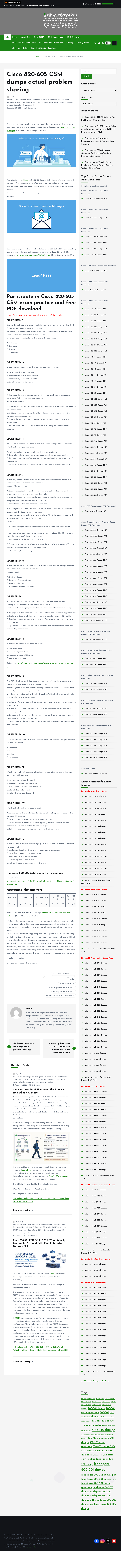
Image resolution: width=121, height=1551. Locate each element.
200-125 (88, 1402)
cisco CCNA (25, 37)
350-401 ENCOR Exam (31, 1079)
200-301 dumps (96, 1408)
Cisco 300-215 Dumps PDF (96, 658)
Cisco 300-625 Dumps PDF (96, 405)
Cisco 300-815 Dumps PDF (96, 477)
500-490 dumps (94, 1455)
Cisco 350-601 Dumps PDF (96, 381)
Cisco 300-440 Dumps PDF (96, 351)
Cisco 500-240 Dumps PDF (96, 542)
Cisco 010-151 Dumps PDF (95, 511)
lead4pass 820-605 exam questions (60, 996)
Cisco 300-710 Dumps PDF (96, 429)
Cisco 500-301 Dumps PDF (96, 548)
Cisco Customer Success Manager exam (61, 979)
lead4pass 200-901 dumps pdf (98, 1475)
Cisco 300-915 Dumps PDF (96, 243)
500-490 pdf (103, 1455)
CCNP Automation (55, 37)
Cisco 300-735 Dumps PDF (96, 459)
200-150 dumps (96, 1404)
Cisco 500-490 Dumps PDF (96, 578)
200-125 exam (106, 1402)
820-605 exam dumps (49, 99)
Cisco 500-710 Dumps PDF (96, 596)
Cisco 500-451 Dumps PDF (96, 560)
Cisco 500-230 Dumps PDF (96, 536)
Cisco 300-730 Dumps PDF (96, 453)
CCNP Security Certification (24, 43)
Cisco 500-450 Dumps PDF (96, 752)
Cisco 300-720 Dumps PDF (96, 441)
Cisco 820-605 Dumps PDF (96, 758)
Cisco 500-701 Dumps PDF (96, 590)
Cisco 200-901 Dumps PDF (96, 199)
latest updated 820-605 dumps (62, 988)
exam (12, 97)
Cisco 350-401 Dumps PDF (96, 309)
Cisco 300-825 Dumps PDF (96, 489)
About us (16, 48)
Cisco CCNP (39, 37)
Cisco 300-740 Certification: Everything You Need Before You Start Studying (97, 141)
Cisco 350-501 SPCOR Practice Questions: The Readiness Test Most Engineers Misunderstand (96, 153)
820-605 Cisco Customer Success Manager (23, 99)
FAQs (25, 48)
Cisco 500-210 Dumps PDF (96, 530)
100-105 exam (100, 1398)
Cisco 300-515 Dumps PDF (95, 369)
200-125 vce (87, 1404)
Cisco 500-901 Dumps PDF (96, 602)
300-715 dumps (96, 1438)
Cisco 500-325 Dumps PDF (96, 554)
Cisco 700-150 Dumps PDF (96, 608)
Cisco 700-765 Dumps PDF (96, 689)
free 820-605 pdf (67, 984)
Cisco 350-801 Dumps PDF (96, 465)
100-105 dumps (90, 1398)
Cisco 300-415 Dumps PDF (96, 321)
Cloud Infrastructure (27, 1082)
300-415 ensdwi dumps (98, 1434)
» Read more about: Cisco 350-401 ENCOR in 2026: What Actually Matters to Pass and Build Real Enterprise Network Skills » (40, 1350)
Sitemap (69, 43)
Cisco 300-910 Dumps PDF (96, 237)
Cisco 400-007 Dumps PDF (96, 218)
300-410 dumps (100, 1421)
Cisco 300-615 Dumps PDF (96, 393)
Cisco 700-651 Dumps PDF (95, 614)
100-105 (83, 1398)
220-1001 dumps (86, 1421)
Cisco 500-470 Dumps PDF (96, 572)
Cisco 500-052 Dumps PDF (96, 734)
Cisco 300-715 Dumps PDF (95, 435)
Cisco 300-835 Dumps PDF (96, 495)
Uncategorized (28, 105)
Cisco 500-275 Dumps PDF (96, 708)
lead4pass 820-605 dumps (64, 992)
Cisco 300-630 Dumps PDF (96, 411)
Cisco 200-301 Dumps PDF (96, 290)
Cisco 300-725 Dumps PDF (96, 447)
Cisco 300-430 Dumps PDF (96, 339)
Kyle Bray (19, 1074)
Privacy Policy (83, 43)
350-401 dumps (101, 1446)
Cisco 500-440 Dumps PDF (96, 746)
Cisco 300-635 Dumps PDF (96, 417)
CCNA (17, 1318)
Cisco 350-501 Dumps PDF (95, 357)
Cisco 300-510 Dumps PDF (96, 363)
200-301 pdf (107, 1412)
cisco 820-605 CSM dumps (64, 974)
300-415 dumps (103, 1430)
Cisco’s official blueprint (59, 1176)
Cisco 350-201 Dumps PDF (96, 664)
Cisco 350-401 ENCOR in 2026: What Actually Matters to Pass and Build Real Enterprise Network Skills (98, 129)
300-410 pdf (108, 1425)
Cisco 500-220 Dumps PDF (96, 740)
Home (14, 37)
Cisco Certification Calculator (43, 48)
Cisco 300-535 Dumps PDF (96, 375)
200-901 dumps (90, 1416)
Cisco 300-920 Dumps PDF (96, 249)
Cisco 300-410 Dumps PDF (96, 315)
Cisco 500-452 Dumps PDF (96, 566)
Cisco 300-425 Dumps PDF (96, 333)
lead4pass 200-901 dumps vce (98, 1479)
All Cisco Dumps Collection (96, 774)
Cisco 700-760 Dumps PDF (96, 620)
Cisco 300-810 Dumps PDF (96, 471)
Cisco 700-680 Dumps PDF (96, 683)
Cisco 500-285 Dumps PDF (96, 714)
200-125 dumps (96, 1402)
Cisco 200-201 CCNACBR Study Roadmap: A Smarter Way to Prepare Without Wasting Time (97, 165)
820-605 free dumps (22, 102)
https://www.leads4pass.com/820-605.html (32, 255)
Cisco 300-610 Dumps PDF (96, 387)
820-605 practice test (39, 102)
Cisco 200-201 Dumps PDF (96, 639)
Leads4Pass (26, 1170)
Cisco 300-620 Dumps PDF (96, 399)
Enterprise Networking (44, 1082)
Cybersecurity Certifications (51, 43)
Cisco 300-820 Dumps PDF (96, 483)
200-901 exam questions (106, 1417)
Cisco (51, 102)
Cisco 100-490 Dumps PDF (96, 271)
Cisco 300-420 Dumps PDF (96, 327)
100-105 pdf (108, 1398)
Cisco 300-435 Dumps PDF (96, 345)
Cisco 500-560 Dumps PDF (96, 584)
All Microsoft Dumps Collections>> (96, 1381)
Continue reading (22, 1210)
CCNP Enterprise (73, 37)
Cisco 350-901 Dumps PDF (96, 255)
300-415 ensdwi (85, 1434)
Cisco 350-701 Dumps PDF (95, 423)
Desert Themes (33, 1547)
